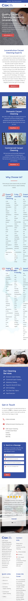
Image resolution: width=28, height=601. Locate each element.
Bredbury (23, 590)
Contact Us (6, 583)
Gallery (4, 596)
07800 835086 (22, 552)
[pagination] (12, 522)
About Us (5, 580)
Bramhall (18, 590)
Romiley (18, 599)
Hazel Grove (19, 588)
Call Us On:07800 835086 (14, 1)
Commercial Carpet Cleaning (7, 592)
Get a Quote (6, 577)
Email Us (20, 554)
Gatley (22, 587)
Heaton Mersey (20, 594)
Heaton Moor (19, 592)
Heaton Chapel (20, 595)
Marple (22, 599)
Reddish (23, 585)
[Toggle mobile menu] (25, 5)
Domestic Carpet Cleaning (7, 587)
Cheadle (18, 587)
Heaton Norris (19, 597)
